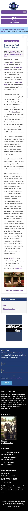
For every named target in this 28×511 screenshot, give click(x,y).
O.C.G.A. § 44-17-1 (9, 309)
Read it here (18, 268)
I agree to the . (11, 378)
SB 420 (6, 64)
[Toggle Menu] (24, 12)
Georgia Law (8, 54)
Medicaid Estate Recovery (15, 290)
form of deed (16, 112)
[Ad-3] (14, 341)
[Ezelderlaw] (14, 10)
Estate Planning (15, 53)
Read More (4, 408)
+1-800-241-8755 (14, 22)
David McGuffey (11, 51)
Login (14, 17)
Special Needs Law (7, 443)
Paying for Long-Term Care (12, 452)
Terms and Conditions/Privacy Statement (15, 502)
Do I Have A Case (9, 462)
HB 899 (11, 258)
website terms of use (15, 378)
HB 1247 (11, 62)
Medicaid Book (8, 459)
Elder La (3, 441)
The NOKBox (8, 464)
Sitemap (16, 501)
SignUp (14, 20)
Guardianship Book (9, 457)
